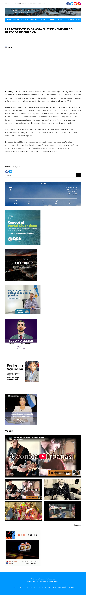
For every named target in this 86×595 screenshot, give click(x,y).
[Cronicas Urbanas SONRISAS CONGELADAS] (23, 511)
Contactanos (50, 579)
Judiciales (24, 19)
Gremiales (34, 19)
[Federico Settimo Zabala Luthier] (23, 489)
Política (16, 19)
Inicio (9, 19)
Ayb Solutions (54, 582)
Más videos (77, 525)
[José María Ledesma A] (62, 511)
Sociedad (43, 19)
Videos (60, 19)
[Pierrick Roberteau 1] (62, 489)
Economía (52, 19)
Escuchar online (74, 19)
